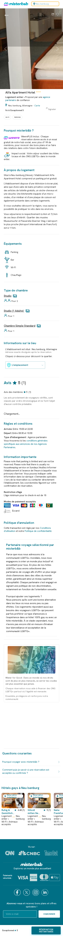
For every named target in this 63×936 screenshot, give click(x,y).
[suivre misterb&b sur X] (27, 892)
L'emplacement (20, 365)
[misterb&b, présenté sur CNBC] (29, 853)
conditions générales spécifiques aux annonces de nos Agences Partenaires (26, 444)
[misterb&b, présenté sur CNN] (9, 853)
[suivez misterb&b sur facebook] (18, 892)
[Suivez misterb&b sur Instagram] (36, 892)
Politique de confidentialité (38, 531)
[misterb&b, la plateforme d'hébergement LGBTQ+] (15, 4)
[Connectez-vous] (57, 14)
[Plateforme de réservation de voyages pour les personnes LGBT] (31, 864)
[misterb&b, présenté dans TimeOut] (51, 853)
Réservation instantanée (46, 930)
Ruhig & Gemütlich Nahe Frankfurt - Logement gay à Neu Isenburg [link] (7, 812)
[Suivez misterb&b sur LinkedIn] (45, 892)
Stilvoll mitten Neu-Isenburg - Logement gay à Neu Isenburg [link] (34, 812)
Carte (37, 105)
